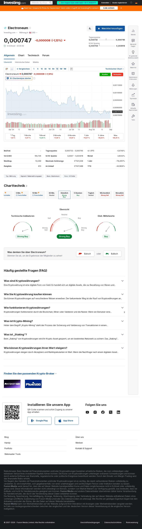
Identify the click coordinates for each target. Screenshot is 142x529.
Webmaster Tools (12, 454)
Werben (79, 443)
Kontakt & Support (83, 448)
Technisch (33, 55)
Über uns (79, 437)
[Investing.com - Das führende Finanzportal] (15, 3)
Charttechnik (14, 186)
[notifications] (131, 2)
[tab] (21, 195)
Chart (21, 55)
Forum (45, 55)
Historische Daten (22, 62)
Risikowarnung (132, 522)
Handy (7, 443)
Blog (6, 437)
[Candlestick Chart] (6, 68)
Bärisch (87, 254)
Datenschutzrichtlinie (112, 522)
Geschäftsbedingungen (90, 522)
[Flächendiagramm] (11, 68)
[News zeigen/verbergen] (71, 68)
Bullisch (114, 254)
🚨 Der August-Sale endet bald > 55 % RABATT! (77, 3)
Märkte (36, 62)
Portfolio (8, 448)
